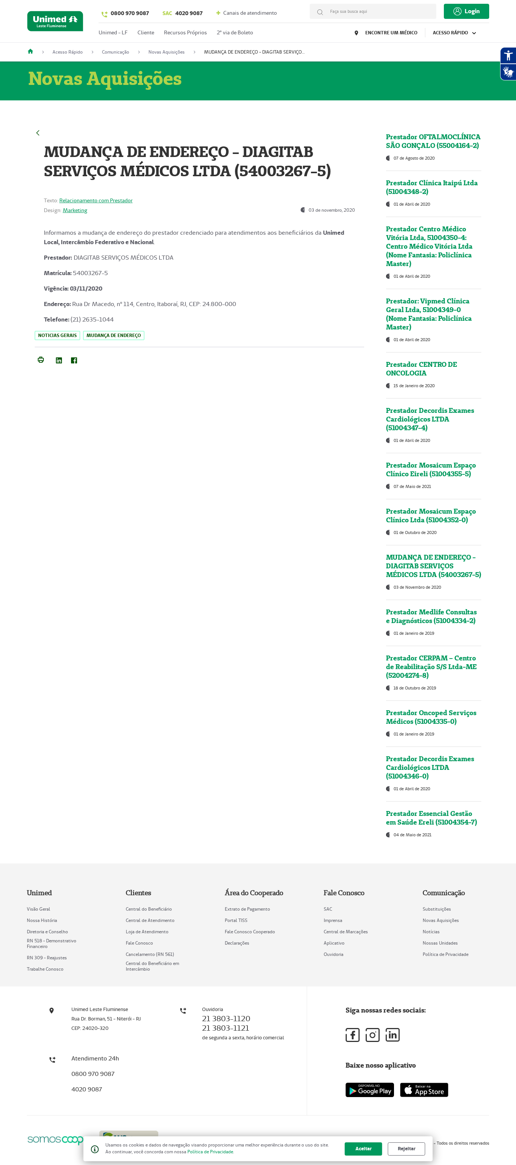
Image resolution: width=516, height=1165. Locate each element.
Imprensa (333, 920)
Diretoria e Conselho (47, 931)
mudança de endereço (114, 335)
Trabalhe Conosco (45, 969)
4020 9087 (182, 13)
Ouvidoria (333, 954)
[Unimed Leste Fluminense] (33, 52)
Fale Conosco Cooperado (250, 931)
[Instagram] (373, 1035)
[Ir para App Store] (424, 1090)
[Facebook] (74, 359)
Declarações (237, 943)
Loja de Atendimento (147, 931)
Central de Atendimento (150, 920)
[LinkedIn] (59, 359)
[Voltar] (38, 132)
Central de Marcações (346, 931)
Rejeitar (407, 1148)
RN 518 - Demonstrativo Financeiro (51, 943)
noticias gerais (57, 335)
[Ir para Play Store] (370, 1090)
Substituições (437, 909)
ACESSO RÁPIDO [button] (451, 32)
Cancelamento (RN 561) (150, 954)
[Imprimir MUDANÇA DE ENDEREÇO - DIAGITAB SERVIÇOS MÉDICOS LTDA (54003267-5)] (41, 359)
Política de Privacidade (445, 954)
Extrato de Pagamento (247, 909)
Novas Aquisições (441, 920)
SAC (328, 909)
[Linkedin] (393, 1035)
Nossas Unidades (440, 943)
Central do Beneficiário (149, 909)
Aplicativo (334, 943)
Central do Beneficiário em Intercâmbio (152, 966)
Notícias (431, 931)
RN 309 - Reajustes (47, 957)
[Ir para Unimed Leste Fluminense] (55, 23)
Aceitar (363, 1148)
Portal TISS (236, 920)
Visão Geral (38, 909)
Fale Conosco (139, 943)
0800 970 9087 (130, 13)
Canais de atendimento (249, 12)
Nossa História (42, 920)
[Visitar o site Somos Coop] (58, 1139)
